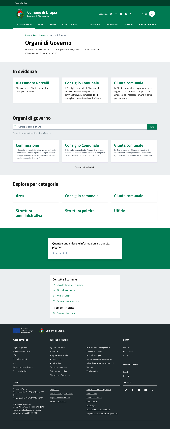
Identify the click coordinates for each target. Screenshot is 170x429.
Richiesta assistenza (58, 401)
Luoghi (126, 371)
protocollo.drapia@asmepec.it (29, 409)
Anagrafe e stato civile (59, 355)
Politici (15, 363)
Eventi (126, 375)
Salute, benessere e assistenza (99, 359)
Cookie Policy (91, 401)
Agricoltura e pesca (57, 347)
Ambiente (54, 351)
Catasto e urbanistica (58, 367)
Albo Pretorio (91, 393)
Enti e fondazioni (20, 359)
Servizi (53, 24)
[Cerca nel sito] (152, 14)
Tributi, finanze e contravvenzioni (99, 363)
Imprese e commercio (95, 351)
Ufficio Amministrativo (22, 403)
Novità (41, 24)
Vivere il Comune (70, 24)
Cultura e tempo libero (59, 371)
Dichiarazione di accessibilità (98, 409)
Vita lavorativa (92, 371)
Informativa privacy (94, 397)
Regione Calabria (21, 3)
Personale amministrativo (23, 367)
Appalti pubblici (56, 359)
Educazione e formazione (60, 375)
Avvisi (125, 355)
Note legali (90, 405)
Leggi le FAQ (55, 389)
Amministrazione (24, 24)
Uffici (15, 355)
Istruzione (128, 24)
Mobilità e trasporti (94, 355)
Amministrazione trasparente (98, 389)
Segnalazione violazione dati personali (102, 413)
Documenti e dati (20, 371)
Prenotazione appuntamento (61, 393)
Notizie (126, 347)
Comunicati (128, 351)
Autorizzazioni (55, 363)
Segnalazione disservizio (60, 397)
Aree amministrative (21, 351)
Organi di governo (20, 347)
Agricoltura (94, 24)
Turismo (89, 367)
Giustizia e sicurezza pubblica (98, 347)
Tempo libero (112, 24)
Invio (152, 126)
